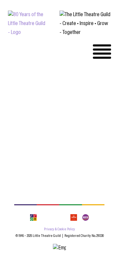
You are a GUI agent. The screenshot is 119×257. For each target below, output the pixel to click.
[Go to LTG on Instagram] (53, 217)
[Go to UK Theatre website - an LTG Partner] (73, 217)
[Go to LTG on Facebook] (44, 217)
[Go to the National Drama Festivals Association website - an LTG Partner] (85, 217)
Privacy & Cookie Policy (59, 229)
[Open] (102, 52)
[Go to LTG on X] (63, 217)
